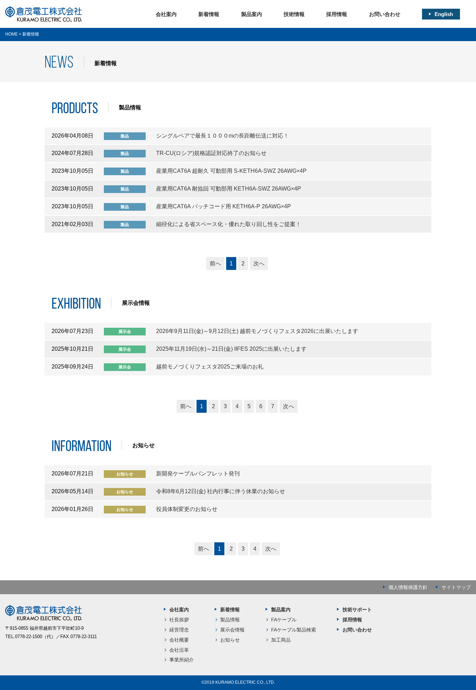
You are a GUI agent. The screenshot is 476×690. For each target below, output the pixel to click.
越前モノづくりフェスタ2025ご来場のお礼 (209, 367)
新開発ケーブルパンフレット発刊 (198, 473)
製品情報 (230, 619)
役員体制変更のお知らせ (186, 509)
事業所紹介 (181, 659)
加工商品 (281, 640)
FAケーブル (284, 619)
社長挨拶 (179, 619)
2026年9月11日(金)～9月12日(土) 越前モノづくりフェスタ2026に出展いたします (257, 331)
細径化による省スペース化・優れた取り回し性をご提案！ (228, 224)
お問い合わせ (384, 14)
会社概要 (179, 640)
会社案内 (166, 14)
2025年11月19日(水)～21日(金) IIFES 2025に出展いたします (231, 349)
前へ (215, 263)
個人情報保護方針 (408, 587)
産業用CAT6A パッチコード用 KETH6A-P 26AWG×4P (223, 206)
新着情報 (208, 14)
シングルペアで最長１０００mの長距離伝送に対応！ (222, 136)
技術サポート (357, 609)
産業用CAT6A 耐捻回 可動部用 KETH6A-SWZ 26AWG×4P (228, 189)
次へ (258, 263)
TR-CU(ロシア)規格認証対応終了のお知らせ (211, 153)
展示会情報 (232, 630)
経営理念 (179, 630)
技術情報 (294, 14)
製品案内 (251, 14)
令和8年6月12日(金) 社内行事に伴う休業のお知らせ (220, 491)
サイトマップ (456, 587)
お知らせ (230, 640)
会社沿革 (179, 650)
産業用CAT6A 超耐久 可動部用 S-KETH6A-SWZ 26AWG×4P (231, 171)
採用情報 (336, 14)
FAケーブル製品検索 (293, 630)
